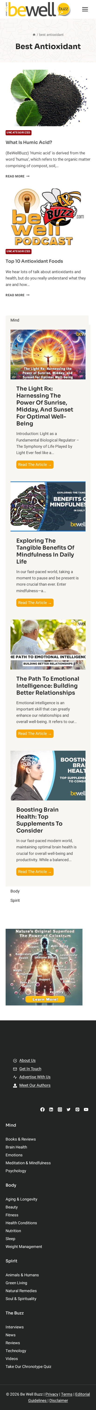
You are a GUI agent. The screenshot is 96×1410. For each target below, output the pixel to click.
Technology (16, 1351)
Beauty (12, 1207)
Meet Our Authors (35, 1085)
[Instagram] (59, 1109)
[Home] (34, 34)
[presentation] (48, 98)
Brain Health (16, 1147)
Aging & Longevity (21, 1199)
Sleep (10, 1239)
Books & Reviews (21, 1139)
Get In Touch (30, 1069)
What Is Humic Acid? (29, 142)
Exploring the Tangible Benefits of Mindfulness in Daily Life (45, 551)
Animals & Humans (22, 1275)
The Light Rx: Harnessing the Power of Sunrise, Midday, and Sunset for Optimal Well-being (44, 406)
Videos (12, 1359)
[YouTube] (86, 1109)
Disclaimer (58, 1400)
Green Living (16, 1283)
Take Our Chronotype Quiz (28, 1367)
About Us (27, 1060)
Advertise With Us (35, 1077)
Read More (18, 176)
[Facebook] (42, 1109)
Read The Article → (36, 465)
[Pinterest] (77, 1109)
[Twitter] (68, 1109)
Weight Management (24, 1247)
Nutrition (13, 1231)
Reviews (13, 1343)
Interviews (15, 1327)
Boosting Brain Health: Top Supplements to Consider (39, 820)
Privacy (51, 1394)
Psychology (16, 1171)
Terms (66, 1394)
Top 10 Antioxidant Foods (34, 261)
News (11, 1335)
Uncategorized (19, 133)
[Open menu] (84, 9)
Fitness (12, 1215)
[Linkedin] (51, 1109)
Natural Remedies (21, 1291)
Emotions (14, 1155)
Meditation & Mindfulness (28, 1163)
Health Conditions (21, 1223)
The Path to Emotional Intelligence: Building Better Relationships (47, 685)
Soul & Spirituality (21, 1299)
